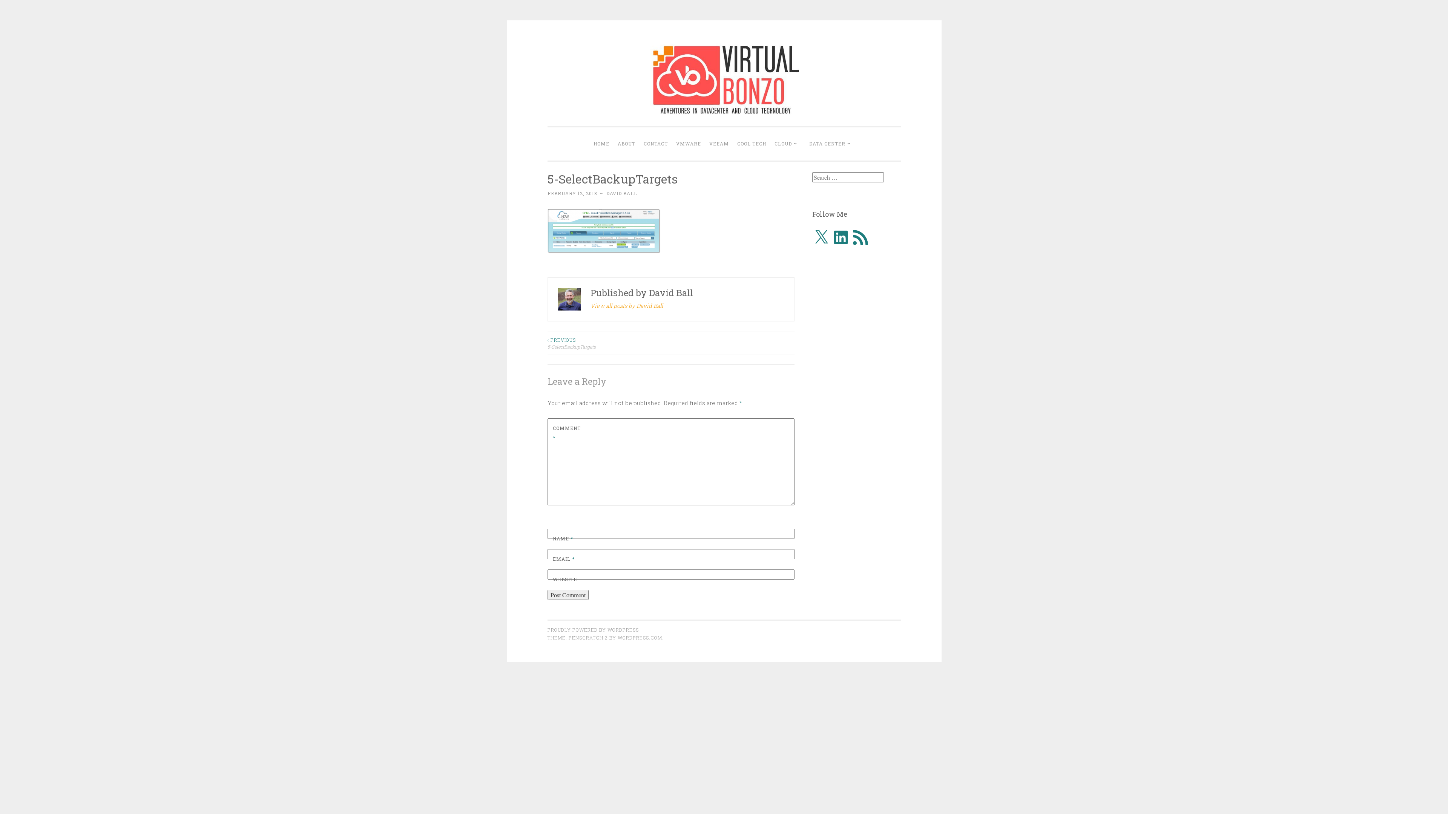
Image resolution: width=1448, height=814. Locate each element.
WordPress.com (640, 638)
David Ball (621, 193)
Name (563, 539)
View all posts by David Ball (627, 305)
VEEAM (719, 144)
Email (564, 559)
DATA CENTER (827, 144)
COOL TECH (751, 144)
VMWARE (688, 144)
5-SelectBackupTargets (572, 343)
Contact (656, 144)
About (626, 144)
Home (601, 144)
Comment (567, 433)
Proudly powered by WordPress (593, 630)
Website (565, 579)
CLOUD (783, 144)
